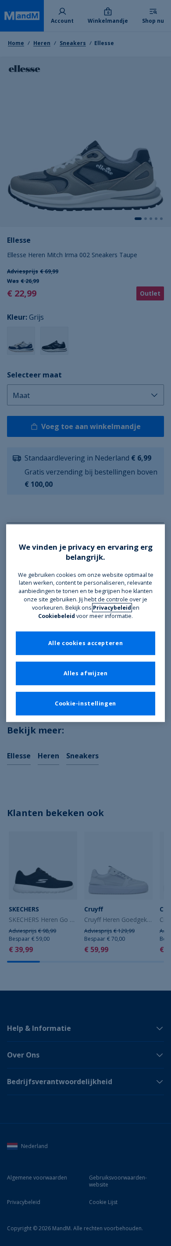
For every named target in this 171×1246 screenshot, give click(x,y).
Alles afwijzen (86, 673)
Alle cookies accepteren (85, 643)
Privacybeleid (112, 607)
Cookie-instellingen (85, 703)
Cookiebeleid (56, 616)
